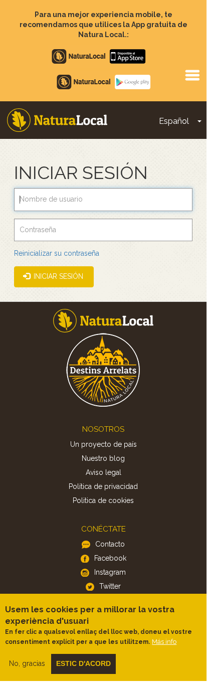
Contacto (110, 544)
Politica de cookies (103, 500)
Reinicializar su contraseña (56, 253)
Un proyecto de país (103, 444)
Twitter (110, 586)
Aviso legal (103, 472)
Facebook (110, 558)
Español (174, 121)
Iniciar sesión (57, 276)
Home (57, 120)
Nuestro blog (103, 458)
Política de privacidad (103, 486)
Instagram (110, 572)
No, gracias (27, 663)
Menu (191, 74)
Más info (164, 641)
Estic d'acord (83, 663)
